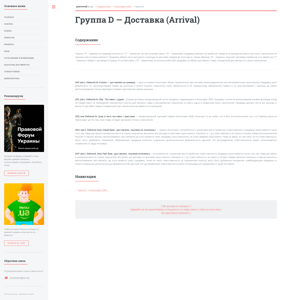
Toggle (53, 7)
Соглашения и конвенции (19, 58)
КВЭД (7, 51)
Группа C (82, 190)
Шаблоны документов (17, 65)
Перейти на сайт (16, 243)
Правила (9, 44)
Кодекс (8, 31)
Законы (8, 24)
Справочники (104, 6)
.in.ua (84, 6)
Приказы (9, 37)
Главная (9, 17)
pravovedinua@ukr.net (19, 277)
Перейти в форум (16, 173)
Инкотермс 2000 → (99, 190)
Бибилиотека (12, 78)
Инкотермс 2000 (122, 6)
